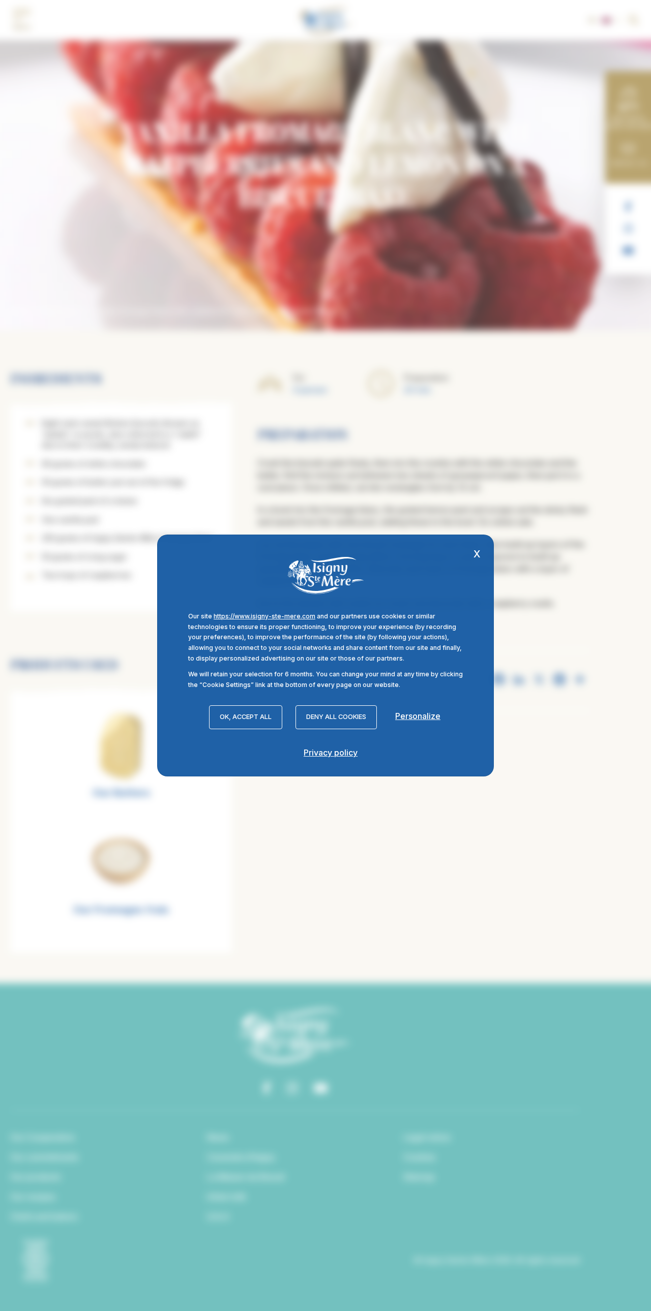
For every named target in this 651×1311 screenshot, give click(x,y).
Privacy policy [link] (331, 752)
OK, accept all (246, 717)
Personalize (417, 716)
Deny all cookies (336, 717)
